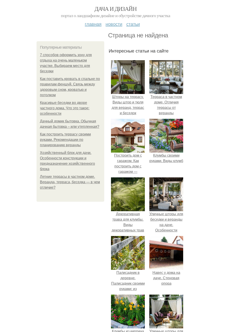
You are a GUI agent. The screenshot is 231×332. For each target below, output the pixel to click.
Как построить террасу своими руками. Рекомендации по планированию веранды (65, 139)
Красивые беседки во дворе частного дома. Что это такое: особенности (64, 108)
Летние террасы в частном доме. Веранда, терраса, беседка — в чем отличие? (70, 182)
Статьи (133, 24)
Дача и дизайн (115, 8)
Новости (114, 24)
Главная (93, 24)
